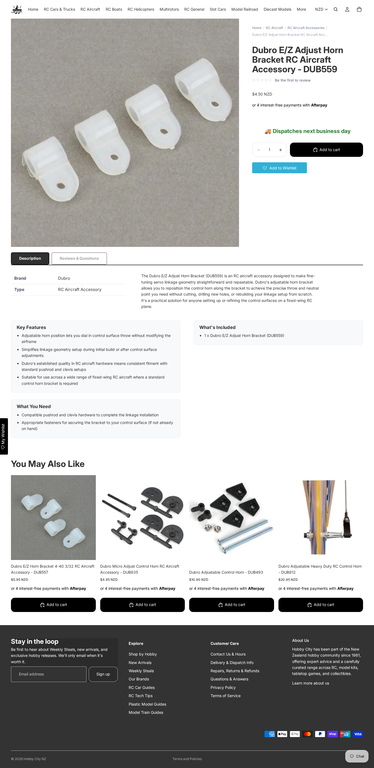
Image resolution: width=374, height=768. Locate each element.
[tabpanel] (187, 355)
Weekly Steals (141, 670)
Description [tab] (30, 258)
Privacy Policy (223, 687)
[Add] (87, 551)
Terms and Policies (187, 759)
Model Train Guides (146, 712)
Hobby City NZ (35, 759)
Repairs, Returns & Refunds (235, 670)
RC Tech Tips (141, 695)
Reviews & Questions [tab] (79, 258)
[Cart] (359, 9)
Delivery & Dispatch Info (232, 662)
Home (256, 28)
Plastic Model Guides (147, 703)
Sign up (103, 674)
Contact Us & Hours (228, 654)
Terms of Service (226, 695)
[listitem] (301, 9)
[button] (279, 167)
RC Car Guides (142, 687)
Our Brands (139, 679)
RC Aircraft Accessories (305, 28)
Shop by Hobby (143, 654)
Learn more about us (310, 682)
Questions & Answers (229, 679)
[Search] (336, 9)
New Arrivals (140, 662)
